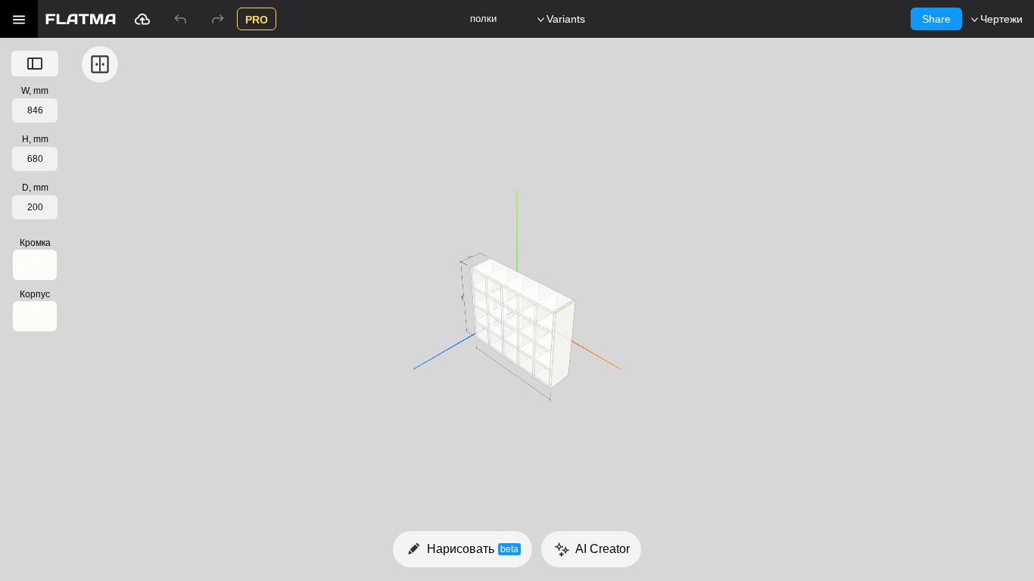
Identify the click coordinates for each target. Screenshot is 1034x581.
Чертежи (1001, 19)
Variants (566, 19)
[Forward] (218, 19)
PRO (256, 20)
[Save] (142, 19)
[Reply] (180, 19)
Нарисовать (473, 548)
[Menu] (19, 19)
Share (936, 19)
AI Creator (602, 548)
